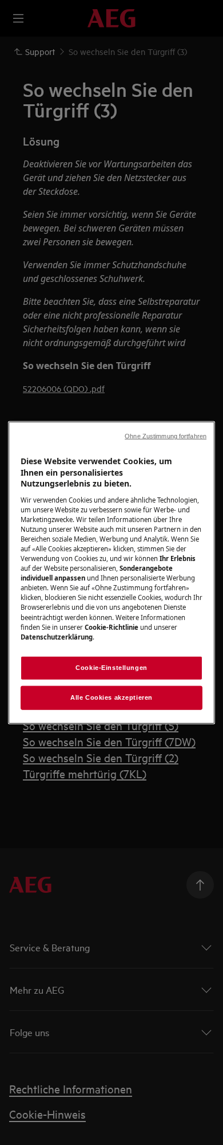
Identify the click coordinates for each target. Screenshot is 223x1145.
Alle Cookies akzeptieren (111, 696)
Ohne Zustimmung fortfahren (165, 436)
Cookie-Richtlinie (111, 626)
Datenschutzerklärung (57, 636)
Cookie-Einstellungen (111, 667)
